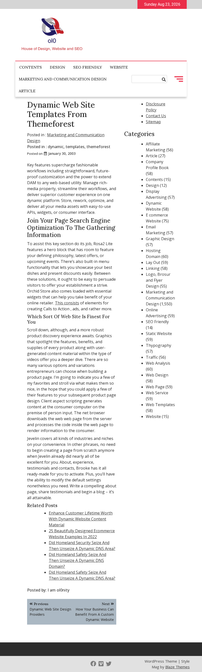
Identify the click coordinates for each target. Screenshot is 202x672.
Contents (30, 67)
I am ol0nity (58, 590)
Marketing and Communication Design (63, 79)
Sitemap (153, 121)
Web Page (155, 387)
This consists (67, 303)
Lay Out (153, 262)
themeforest (98, 146)
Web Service (157, 392)
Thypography (158, 345)
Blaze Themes (177, 666)
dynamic (56, 146)
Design (57, 67)
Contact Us (156, 116)
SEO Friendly (87, 67)
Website (119, 67)
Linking (153, 268)
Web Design (157, 375)
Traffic (152, 357)
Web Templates (160, 404)
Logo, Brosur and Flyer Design (158, 280)
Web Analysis (158, 363)
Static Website (159, 333)
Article (27, 90)
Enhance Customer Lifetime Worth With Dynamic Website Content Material (81, 519)
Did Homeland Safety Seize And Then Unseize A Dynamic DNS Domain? (77, 560)
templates (75, 146)
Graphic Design (160, 238)
